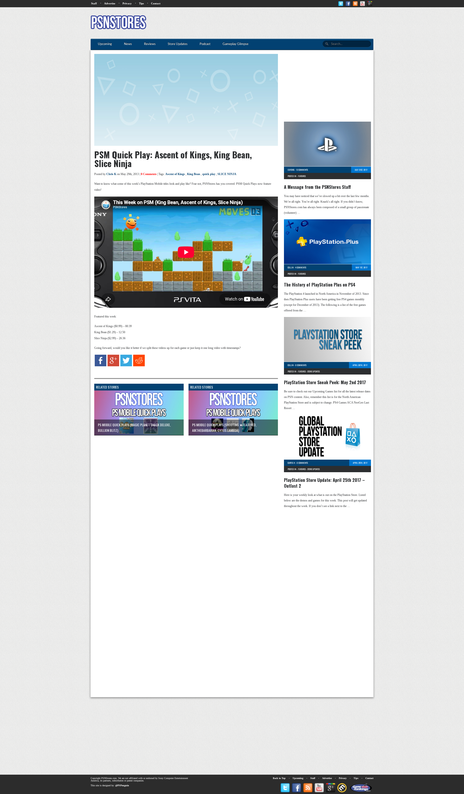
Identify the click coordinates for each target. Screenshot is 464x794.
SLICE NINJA (227, 174)
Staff (94, 3)
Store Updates (313, 371)
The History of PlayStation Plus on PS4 (319, 284)
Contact (155, 3)
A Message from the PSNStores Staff (317, 187)
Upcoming (298, 778)
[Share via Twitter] (126, 365)
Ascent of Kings (175, 174)
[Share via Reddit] (139, 365)
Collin (291, 267)
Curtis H (291, 462)
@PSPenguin (122, 785)
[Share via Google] (113, 365)
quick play (208, 174)
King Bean (193, 174)
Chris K (111, 174)
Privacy (127, 3)
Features (302, 176)
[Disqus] (182, 499)
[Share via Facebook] (100, 365)
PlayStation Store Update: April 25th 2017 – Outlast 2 (324, 483)
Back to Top (279, 778)
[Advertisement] (285, 23)
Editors (291, 169)
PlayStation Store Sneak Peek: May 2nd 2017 (325, 382)
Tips (141, 3)
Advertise (109, 3)
